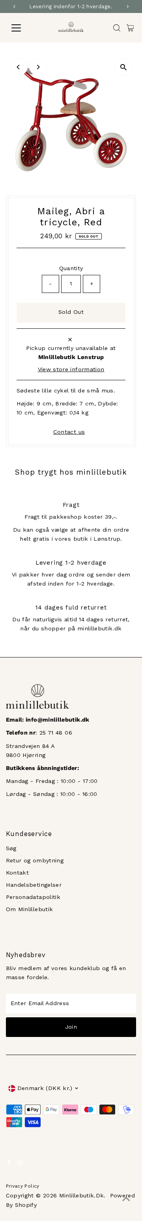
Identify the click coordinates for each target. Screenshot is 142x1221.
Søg (11, 848)
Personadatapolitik (33, 897)
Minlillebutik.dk (81, 1195)
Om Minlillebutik (29, 909)
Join (71, 1027)
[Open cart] (130, 27)
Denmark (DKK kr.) (45, 1088)
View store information (71, 369)
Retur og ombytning (35, 860)
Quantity (71, 268)
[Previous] (19, 67)
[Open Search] (116, 27)
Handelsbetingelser (34, 885)
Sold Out (71, 312)
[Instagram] (19, 1163)
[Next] (38, 67)
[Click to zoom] (123, 67)
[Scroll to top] (126, 1199)
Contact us (69, 432)
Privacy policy (22, 1186)
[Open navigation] (21, 28)
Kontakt (17, 872)
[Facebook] (9, 1163)
